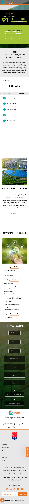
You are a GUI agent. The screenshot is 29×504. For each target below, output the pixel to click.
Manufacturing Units (19, 468)
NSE (9, 480)
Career (4, 477)
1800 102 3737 (8, 424)
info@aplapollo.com (21, 424)
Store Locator (20, 477)
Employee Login (17, 473)
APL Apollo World (16, 480)
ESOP (10, 468)
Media (8, 477)
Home (3, 80)
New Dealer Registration (10, 470)
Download (4, 98)
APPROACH (13, 213)
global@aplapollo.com (15, 427)
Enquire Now (27, 452)
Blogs (13, 477)
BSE (26, 477)
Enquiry (10, 473)
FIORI (6, 468)
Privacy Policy (22, 470)
